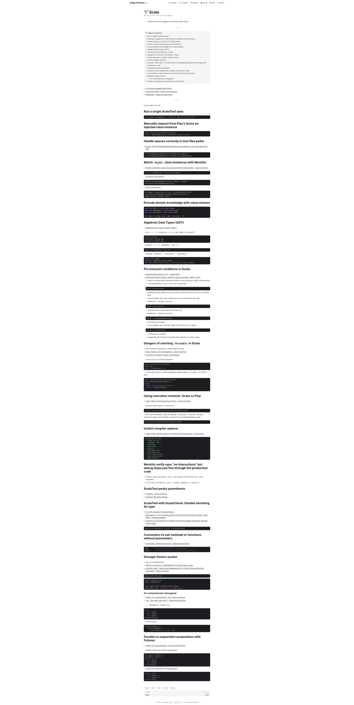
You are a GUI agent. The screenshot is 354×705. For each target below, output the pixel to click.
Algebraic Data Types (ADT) (158, 49)
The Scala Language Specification (159, 88)
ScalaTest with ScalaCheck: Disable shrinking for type (168, 71)
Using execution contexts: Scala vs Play (163, 57)
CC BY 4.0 (176, 702)
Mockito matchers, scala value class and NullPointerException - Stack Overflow (177, 168)
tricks (165, 688)
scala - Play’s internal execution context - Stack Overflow (168, 401)
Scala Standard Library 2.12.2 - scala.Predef (163, 274)
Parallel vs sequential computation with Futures (166, 81)
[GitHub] (181, 702)
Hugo (190, 702)
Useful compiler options (157, 60)
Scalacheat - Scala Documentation (159, 95)
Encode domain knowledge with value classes (165, 47)
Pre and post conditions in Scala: (160, 52)
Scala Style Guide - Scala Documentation (161, 92)
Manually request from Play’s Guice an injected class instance (171, 39)
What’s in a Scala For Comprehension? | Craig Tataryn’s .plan (169, 565)
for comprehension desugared (161, 79)
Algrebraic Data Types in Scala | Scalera (161, 228)
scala (146, 688)
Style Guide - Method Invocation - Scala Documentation (167, 544)
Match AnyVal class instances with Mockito (164, 44)
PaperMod (195, 702)
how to (173, 688)
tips (159, 688)
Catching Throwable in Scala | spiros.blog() (162, 355)
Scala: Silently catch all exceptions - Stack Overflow (166, 352)
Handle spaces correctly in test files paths (164, 41)
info (153, 688)
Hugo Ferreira (137, 2)
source (170, 15)
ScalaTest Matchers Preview (157, 497)
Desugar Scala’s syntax (156, 76)
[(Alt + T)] (146, 3)
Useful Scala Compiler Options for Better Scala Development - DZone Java (175, 434)
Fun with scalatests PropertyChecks (160, 512)
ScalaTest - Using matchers (156, 494)
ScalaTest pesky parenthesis (159, 68)
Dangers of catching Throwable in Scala (163, 55)
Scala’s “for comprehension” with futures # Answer (165, 597)
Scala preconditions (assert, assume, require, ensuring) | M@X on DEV (173, 277)
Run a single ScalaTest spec (158, 36)
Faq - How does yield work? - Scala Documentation (166, 600)
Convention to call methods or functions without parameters (171, 73)
